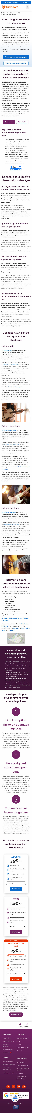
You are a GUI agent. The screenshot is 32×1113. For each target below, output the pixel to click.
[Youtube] (18, 1086)
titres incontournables (11, 444)
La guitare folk (7, 350)
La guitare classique (9, 512)
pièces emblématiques (11, 524)
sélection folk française (15, 387)
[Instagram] (13, 1086)
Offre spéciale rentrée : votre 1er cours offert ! (16, 2)
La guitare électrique (9, 430)
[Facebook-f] (8, 1086)
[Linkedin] (24, 1086)
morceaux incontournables (11, 364)
